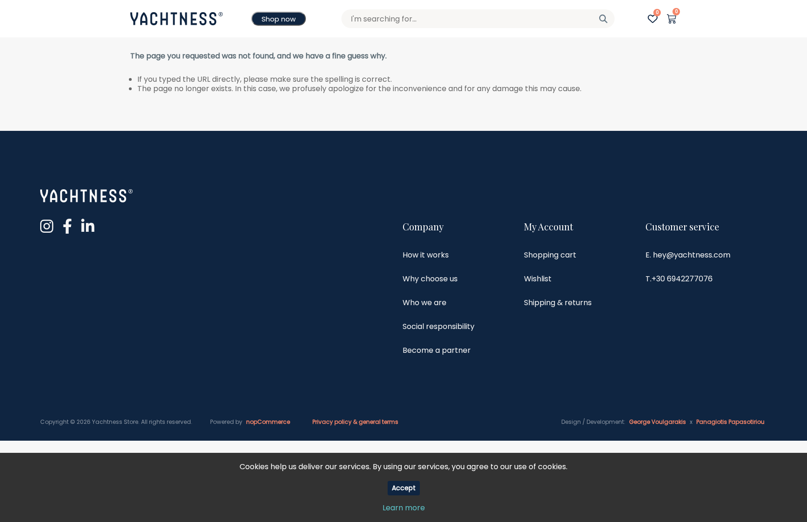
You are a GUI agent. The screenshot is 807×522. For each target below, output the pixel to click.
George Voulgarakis (657, 422)
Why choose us (430, 278)
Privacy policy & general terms (355, 422)
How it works (426, 255)
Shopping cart (550, 255)
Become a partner (437, 350)
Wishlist (538, 278)
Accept (404, 488)
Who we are (424, 302)
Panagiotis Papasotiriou (730, 422)
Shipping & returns (558, 302)
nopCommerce (268, 422)
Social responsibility (438, 326)
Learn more (403, 508)
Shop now (279, 19)
